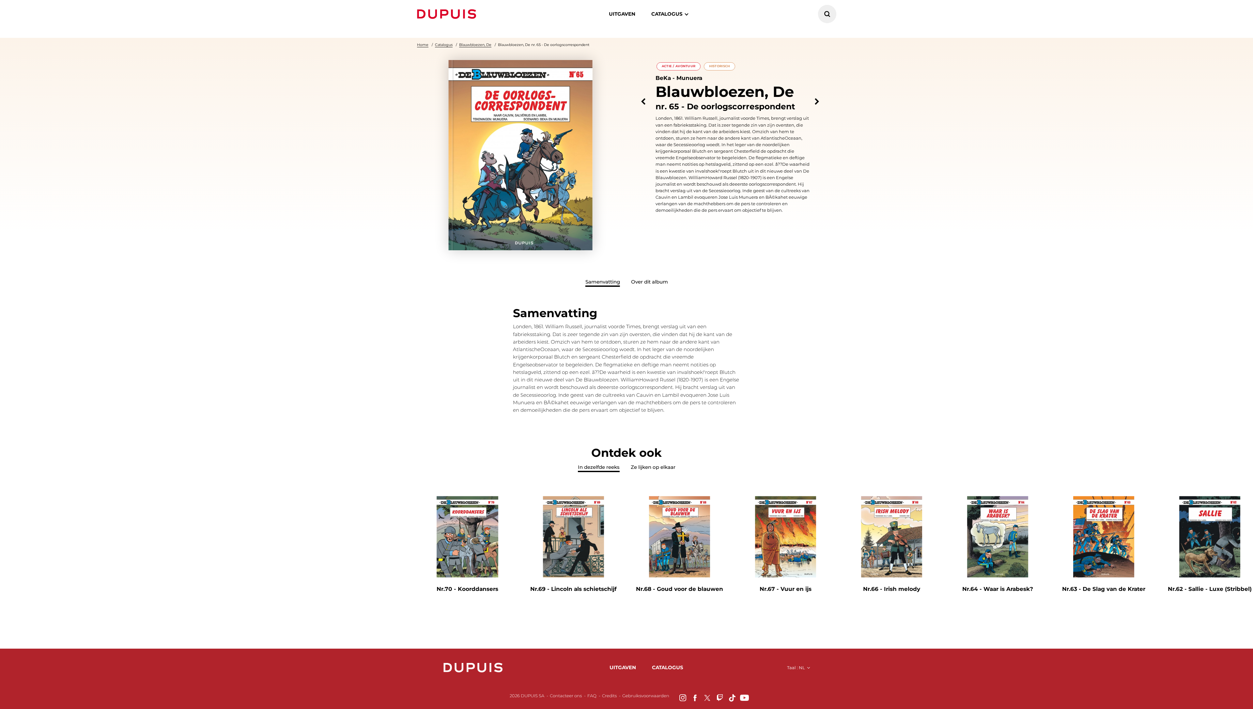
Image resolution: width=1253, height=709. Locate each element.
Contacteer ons (566, 695)
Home (422, 44)
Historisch (719, 66)
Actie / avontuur (679, 66)
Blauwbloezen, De (475, 44)
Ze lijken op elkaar (653, 467)
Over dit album (649, 282)
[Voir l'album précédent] (643, 101)
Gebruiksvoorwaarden (645, 695)
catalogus (667, 14)
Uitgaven (622, 14)
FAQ (591, 695)
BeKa (663, 78)
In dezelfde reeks (599, 467)
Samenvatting (602, 282)
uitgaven (623, 667)
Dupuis (448, 14)
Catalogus (444, 44)
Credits (609, 695)
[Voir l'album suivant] (817, 101)
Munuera (689, 78)
